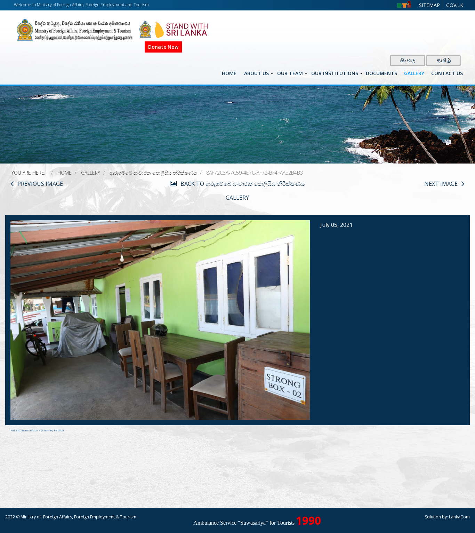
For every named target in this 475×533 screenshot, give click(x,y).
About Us (256, 73)
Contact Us (447, 73)
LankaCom (459, 517)
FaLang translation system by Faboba (37, 430)
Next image (441, 184)
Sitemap (429, 5)
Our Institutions (334, 73)
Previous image (40, 184)
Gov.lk (454, 5)
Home (229, 73)
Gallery (414, 73)
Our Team (290, 73)
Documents (381, 73)
